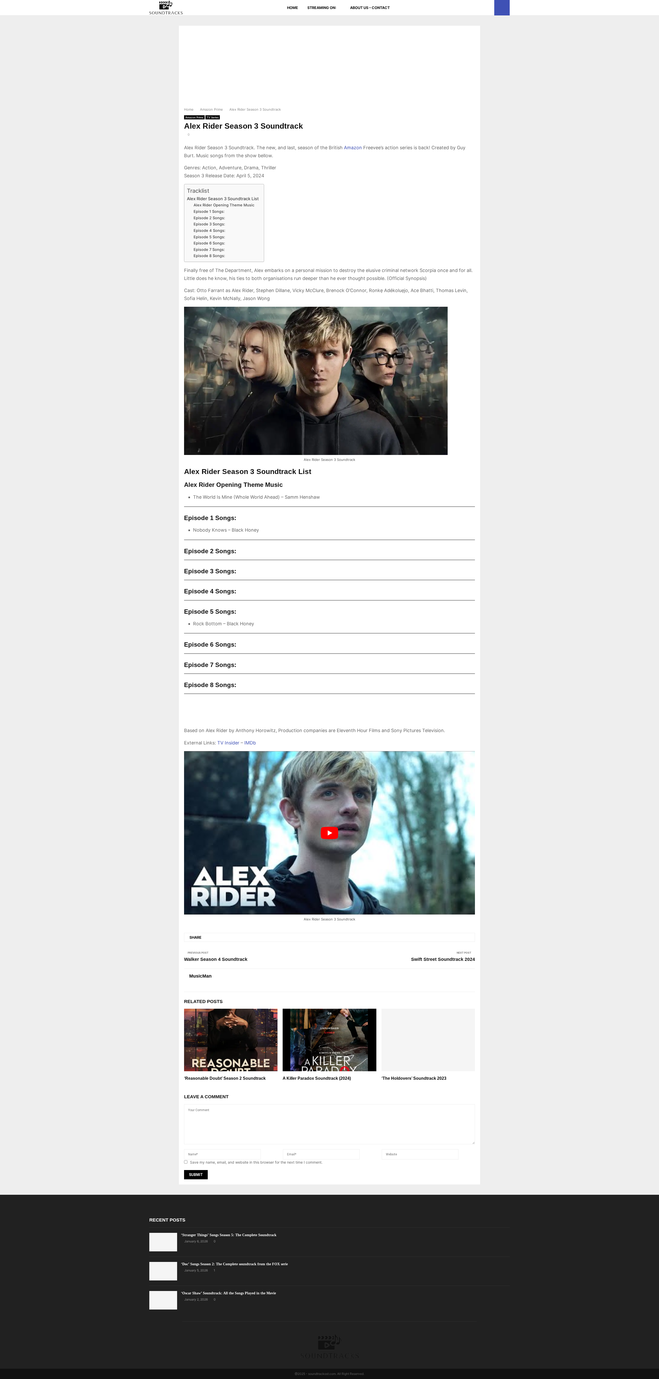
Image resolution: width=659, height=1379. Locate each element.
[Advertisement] (329, 68)
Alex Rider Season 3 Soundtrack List (223, 198)
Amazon (353, 147)
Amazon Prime (194, 117)
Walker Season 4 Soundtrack (215, 959)
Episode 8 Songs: (209, 255)
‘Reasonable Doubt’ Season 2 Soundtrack (225, 1078)
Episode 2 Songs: (209, 218)
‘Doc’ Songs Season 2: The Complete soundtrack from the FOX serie (234, 1264)
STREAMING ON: (321, 7)
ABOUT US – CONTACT (370, 7)
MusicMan (200, 976)
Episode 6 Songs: (209, 243)
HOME (292, 7)
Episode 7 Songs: (209, 249)
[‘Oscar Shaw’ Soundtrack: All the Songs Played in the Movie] (163, 1300)
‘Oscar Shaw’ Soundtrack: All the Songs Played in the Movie (228, 1293)
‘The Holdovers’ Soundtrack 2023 (413, 1078)
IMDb (250, 742)
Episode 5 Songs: (209, 237)
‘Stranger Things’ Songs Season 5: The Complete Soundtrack (228, 1235)
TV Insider (228, 742)
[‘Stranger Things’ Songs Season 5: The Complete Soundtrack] (163, 1242)
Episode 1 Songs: (209, 211)
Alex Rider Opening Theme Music (224, 205)
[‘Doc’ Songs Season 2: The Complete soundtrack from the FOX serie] (163, 1271)
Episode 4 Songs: (209, 230)
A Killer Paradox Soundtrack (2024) (317, 1078)
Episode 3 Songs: (209, 224)
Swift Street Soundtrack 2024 (443, 959)
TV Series (213, 117)
